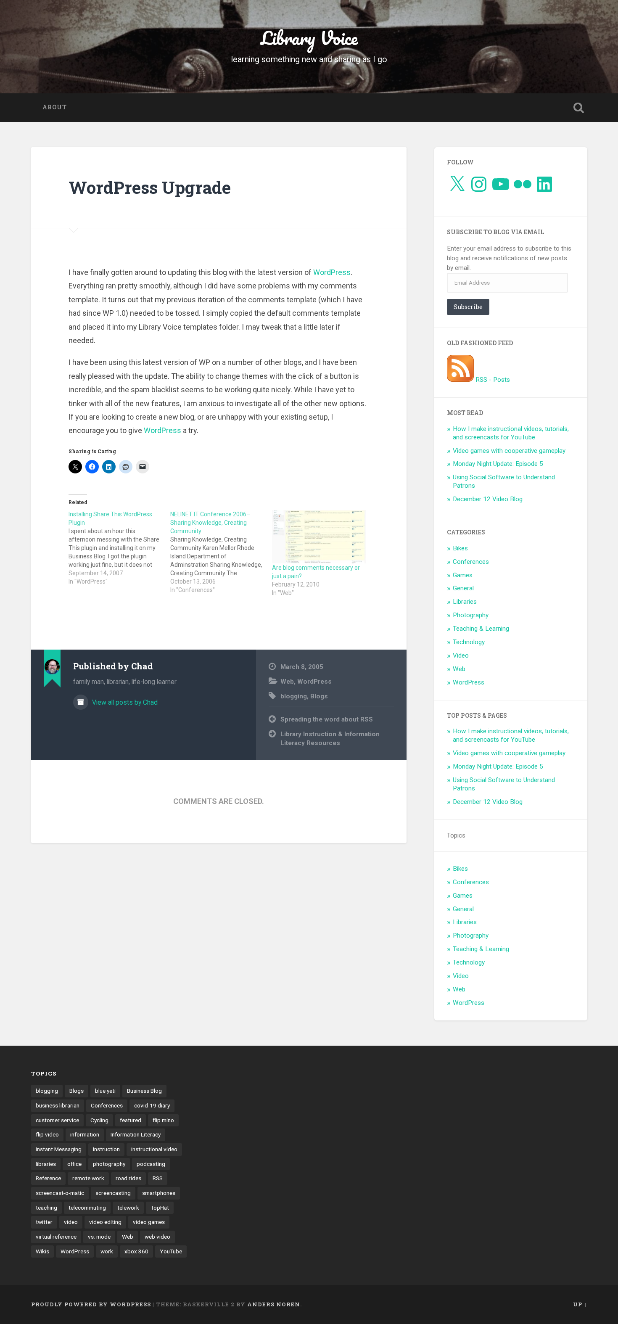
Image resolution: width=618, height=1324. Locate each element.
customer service (57, 1120)
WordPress (332, 272)
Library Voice (309, 38)
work (106, 1251)
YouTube (171, 1251)
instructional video (154, 1149)
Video (461, 655)
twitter (44, 1221)
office (74, 1163)
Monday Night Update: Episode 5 (498, 464)
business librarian (57, 1105)
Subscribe (468, 307)
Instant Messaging (59, 1149)
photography (109, 1163)
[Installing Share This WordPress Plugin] (119, 548)
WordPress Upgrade (150, 187)
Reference (48, 1178)
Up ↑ (580, 1304)
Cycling (99, 1120)
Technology (469, 642)
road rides (128, 1178)
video (71, 1221)
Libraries (465, 601)
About (54, 107)
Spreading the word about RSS (326, 719)
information (84, 1134)
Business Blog (144, 1090)
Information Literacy (136, 1134)
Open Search (578, 107)
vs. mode (99, 1236)
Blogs (319, 696)
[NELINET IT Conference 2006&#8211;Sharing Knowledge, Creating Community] (221, 552)
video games (149, 1221)
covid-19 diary (152, 1105)
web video (157, 1236)
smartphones (158, 1192)
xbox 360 (136, 1251)
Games (463, 575)
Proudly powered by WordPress (91, 1304)
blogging (293, 696)
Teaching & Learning (481, 628)
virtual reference (56, 1236)
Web (287, 681)
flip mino (163, 1120)
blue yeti (105, 1090)
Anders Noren (273, 1304)
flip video (47, 1134)
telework (128, 1207)
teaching (46, 1207)
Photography (471, 615)
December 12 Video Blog (488, 499)
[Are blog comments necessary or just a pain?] (318, 536)
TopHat (160, 1207)
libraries (46, 1163)
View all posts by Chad (124, 702)
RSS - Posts (492, 379)
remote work (88, 1178)
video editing (105, 1221)
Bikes (460, 548)
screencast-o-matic (60, 1192)
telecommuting (87, 1207)
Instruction (106, 1149)
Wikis (42, 1251)
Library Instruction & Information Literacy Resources (330, 738)
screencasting (113, 1192)
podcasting (151, 1163)
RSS (158, 1178)
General (463, 588)
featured (130, 1120)
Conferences (471, 562)
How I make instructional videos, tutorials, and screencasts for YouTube (511, 433)
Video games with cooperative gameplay (509, 451)
